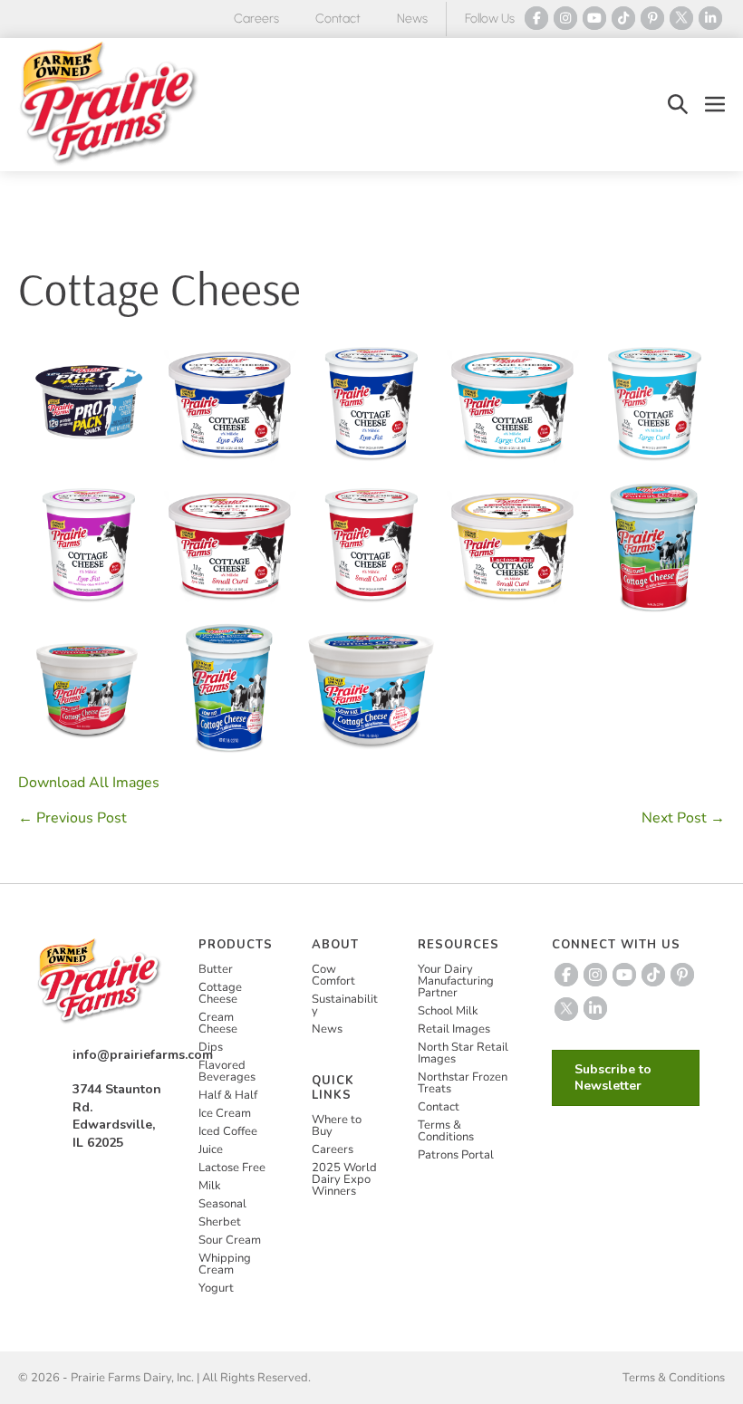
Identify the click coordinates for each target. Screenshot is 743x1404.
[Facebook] (536, 18)
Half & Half (227, 1095)
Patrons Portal (456, 1155)
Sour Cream (229, 1240)
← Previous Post (72, 818)
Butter (215, 969)
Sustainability (345, 1005)
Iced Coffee (227, 1131)
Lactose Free (231, 1167)
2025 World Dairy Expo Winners (344, 1179)
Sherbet (219, 1222)
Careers (256, 18)
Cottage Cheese (220, 993)
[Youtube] (594, 18)
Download (140, 453)
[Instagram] (565, 18)
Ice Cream (224, 1113)
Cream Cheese (217, 1023)
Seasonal (222, 1204)
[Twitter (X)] (681, 18)
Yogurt (216, 1288)
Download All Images (88, 783)
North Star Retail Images (463, 1053)
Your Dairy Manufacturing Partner (456, 981)
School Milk (448, 1011)
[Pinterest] (652, 18)
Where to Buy (337, 1125)
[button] (678, 105)
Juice (210, 1149)
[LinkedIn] (710, 18)
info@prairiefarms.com (142, 1054)
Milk (209, 1186)
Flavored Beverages (227, 1071)
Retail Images (454, 1029)
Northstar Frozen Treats (462, 1083)
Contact (338, 18)
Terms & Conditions (446, 1131)
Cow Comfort (333, 975)
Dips (210, 1047)
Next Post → (683, 818)
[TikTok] (623, 18)
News (412, 18)
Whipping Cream (224, 1264)
